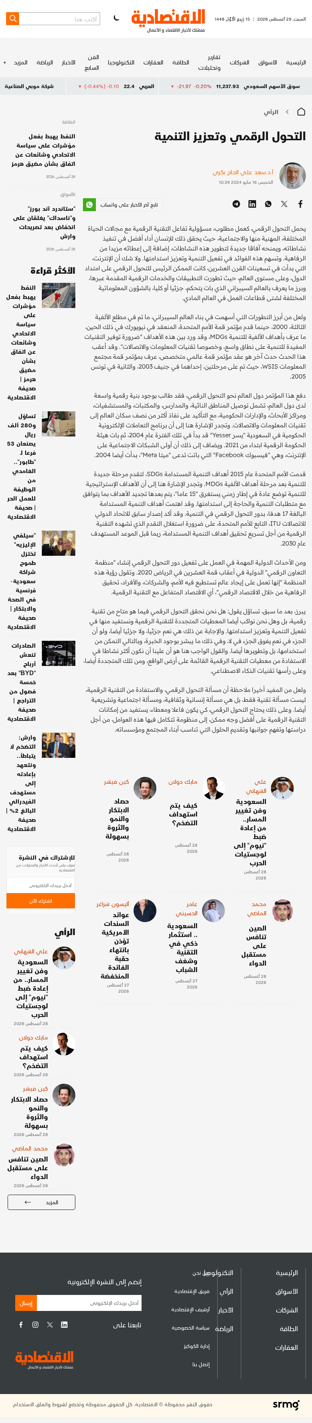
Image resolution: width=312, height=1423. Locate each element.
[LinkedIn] (64, 1324)
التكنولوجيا (121, 62)
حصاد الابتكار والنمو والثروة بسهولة (117, 818)
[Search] (12, 18)
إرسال (26, 1302)
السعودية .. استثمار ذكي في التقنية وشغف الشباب (182, 947)
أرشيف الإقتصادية (190, 1309)
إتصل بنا (201, 1364)
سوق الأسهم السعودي (272, 86)
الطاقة (180, 62)
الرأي (271, 111)
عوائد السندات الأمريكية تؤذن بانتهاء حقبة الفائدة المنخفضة (114, 945)
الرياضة (45, 62)
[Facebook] (21, 1324)
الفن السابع (91, 62)
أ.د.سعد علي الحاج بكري (243, 171)
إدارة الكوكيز (197, 1346)
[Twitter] (50, 1324)
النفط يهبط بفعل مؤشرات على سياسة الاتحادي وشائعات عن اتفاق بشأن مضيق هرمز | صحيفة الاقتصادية (21, 342)
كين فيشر (116, 781)
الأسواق (267, 62)
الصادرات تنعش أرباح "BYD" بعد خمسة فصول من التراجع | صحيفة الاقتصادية (21, 682)
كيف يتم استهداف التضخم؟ (183, 813)
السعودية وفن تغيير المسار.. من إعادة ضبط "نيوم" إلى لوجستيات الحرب (250, 831)
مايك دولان (183, 781)
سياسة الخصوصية (191, 1327)
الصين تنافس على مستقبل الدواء (253, 945)
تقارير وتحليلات (209, 62)
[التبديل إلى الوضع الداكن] (115, 18)
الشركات (239, 62)
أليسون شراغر (113, 903)
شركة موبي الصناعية (59, 86)
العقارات (153, 62)
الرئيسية (296, 62)
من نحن (201, 1272)
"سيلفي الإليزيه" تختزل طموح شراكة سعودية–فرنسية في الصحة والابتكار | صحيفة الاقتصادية (21, 580)
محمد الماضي (256, 908)
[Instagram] (35, 1324)
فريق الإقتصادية (192, 1291)
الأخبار (68, 62)
